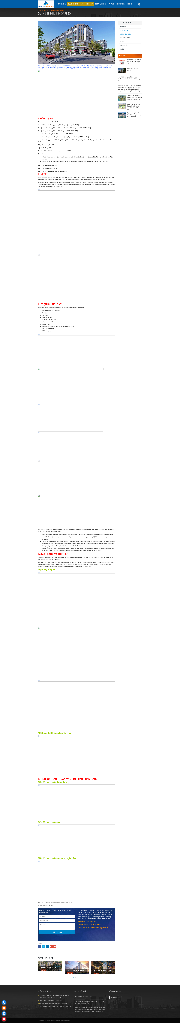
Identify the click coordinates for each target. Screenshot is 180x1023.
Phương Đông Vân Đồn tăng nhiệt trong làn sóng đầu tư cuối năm (134, 114)
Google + (51, 946)
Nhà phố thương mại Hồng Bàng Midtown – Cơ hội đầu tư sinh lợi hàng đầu (129, 78)
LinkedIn (47, 946)
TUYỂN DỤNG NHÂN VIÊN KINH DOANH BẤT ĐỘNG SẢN (134, 61)
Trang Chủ (62, 4)
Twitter (43, 946)
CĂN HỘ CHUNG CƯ (86, 4)
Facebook (39, 946)
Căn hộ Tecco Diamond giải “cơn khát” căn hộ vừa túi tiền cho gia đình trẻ (134, 97)
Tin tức (111, 4)
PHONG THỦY (121, 4)
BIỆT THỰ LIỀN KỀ (100, 4)
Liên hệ (130, 4)
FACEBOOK (114, 997)
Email (54, 946)
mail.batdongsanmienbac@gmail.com (55, 1003)
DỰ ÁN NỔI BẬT (73, 4)
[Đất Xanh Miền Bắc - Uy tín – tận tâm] (46, 4)
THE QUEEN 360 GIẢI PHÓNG (83, 996)
